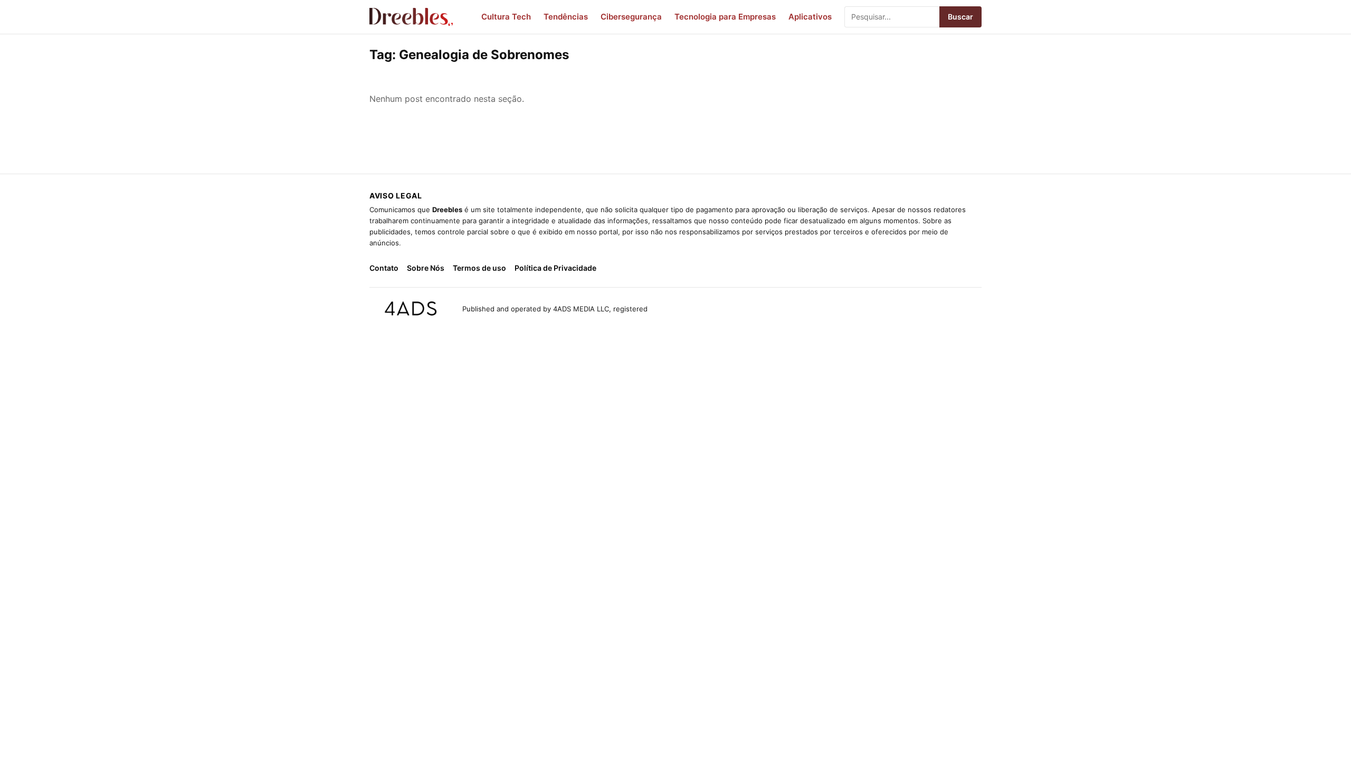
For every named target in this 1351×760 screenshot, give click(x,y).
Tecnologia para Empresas (725, 17)
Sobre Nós (425, 267)
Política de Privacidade (555, 267)
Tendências (566, 17)
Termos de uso (479, 267)
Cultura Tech (506, 17)
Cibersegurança (631, 17)
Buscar (960, 16)
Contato (383, 267)
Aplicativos (810, 17)
